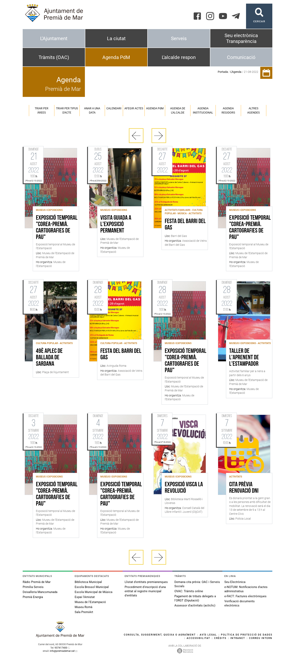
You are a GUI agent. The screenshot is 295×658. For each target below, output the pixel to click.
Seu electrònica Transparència (241, 38)
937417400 (61, 647)
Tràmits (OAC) (54, 57)
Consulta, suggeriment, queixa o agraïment (160, 634)
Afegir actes (133, 108)
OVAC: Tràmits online (188, 591)
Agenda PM (155, 108)
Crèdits (220, 638)
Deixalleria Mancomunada (40, 592)
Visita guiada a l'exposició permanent (115, 224)
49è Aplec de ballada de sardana (49, 357)
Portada (223, 71)
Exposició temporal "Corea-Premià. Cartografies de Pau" (56, 228)
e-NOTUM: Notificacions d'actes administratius (246, 589)
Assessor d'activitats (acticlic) (194, 605)
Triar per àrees (41, 110)
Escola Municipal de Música (93, 592)
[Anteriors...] (136, 135)
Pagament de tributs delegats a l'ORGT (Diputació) (195, 598)
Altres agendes (253, 110)
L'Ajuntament (53, 38)
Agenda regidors (228, 110)
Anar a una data (92, 110)
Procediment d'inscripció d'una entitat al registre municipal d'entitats (145, 591)
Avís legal (208, 634)
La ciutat (116, 38)
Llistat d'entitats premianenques (146, 582)
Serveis (179, 38)
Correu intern (260, 638)
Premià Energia (33, 597)
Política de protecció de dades (246, 634)
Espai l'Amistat (85, 597)
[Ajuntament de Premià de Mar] (60, 636)
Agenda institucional (203, 110)
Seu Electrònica (234, 582)
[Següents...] (159, 135)
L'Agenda (235, 71)
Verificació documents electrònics (239, 603)
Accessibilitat (198, 638)
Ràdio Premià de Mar (37, 582)
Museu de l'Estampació (90, 602)
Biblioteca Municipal (88, 582)
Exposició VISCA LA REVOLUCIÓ (184, 487)
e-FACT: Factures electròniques (245, 596)
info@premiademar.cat (62, 651)
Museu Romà (83, 607)
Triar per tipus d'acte (67, 110)
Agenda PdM (116, 57)
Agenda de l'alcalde (177, 110)
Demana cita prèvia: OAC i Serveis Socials (197, 584)
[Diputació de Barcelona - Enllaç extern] (185, 650)
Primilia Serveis (33, 587)
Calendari (113, 108)
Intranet (237, 638)
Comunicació (241, 57)
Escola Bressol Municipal (92, 587)
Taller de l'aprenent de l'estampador (244, 357)
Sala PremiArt (84, 612)
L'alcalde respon (179, 57)
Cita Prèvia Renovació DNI (243, 487)
